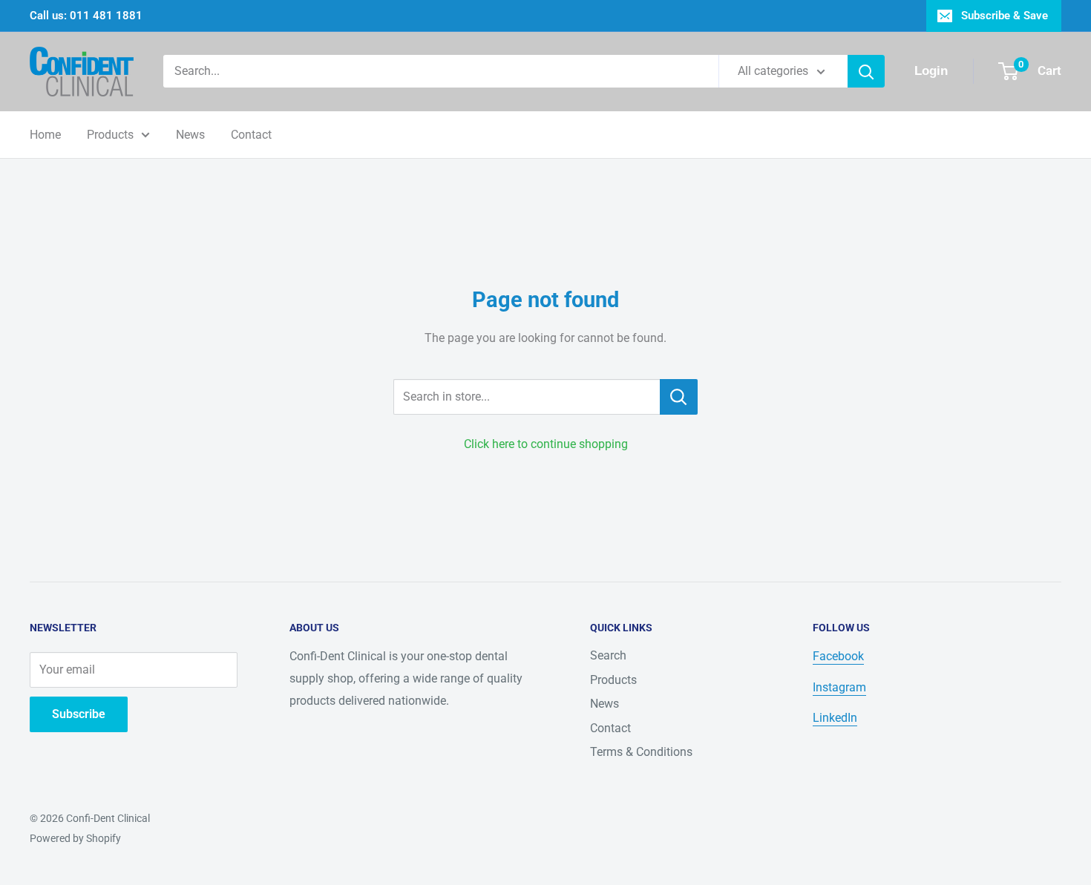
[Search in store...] (679, 397)
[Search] (866, 71)
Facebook (838, 656)
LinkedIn (835, 718)
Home (45, 135)
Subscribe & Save (1004, 15)
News (190, 135)
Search (608, 655)
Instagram (839, 687)
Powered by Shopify (75, 838)
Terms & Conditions (641, 752)
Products (110, 135)
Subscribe (78, 714)
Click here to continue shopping (546, 444)
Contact (251, 135)
